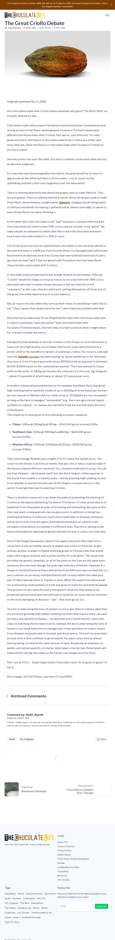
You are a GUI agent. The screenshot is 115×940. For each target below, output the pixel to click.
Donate (61, 863)
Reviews (16, 898)
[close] (111, 5)
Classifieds (10, 893)
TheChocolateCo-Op (41, 912)
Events (21, 893)
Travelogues (29, 898)
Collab (8, 917)
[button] (107, 15)
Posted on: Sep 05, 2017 (18, 718)
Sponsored (49, 893)
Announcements (34, 893)
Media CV (62, 875)
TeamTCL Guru (12, 922)
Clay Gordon (14, 27)
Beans (45, 908)
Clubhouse (10, 912)
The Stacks (10, 908)
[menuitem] (84, 842)
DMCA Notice (64, 854)
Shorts (36, 908)
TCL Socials (63, 879)
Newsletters (37, 903)
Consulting (63, 871)
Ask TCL (41, 898)
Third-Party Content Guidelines (73, 859)
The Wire (24, 903)
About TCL (63, 842)
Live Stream (23, 912)
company (29, 356)
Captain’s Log (24, 908)
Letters (16, 917)
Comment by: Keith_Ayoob (25, 714)
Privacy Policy (64, 850)
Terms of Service (66, 846)
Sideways (64, 202)
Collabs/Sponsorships (68, 867)
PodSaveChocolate (31, 917)
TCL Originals (26, 739)
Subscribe (101, 906)
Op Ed (12, 739)
